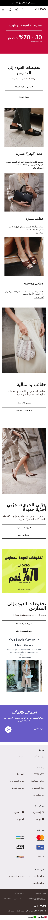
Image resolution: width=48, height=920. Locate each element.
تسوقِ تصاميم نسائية (24, 528)
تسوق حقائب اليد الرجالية (24, 410)
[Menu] (3, 9)
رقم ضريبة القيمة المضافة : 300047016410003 (37, 898)
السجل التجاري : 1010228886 (14, 898)
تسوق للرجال (24, 97)
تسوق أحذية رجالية (24, 535)
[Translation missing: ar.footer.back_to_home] (39, 906)
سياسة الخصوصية (40, 893)
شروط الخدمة (19, 893)
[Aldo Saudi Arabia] (40, 9)
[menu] (37, 917)
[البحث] (23, 9)
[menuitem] (32, 917)
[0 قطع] (10, 9)
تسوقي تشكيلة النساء (24, 86)
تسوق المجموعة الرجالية (24, 631)
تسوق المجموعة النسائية (24, 623)
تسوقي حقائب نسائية (24, 403)
